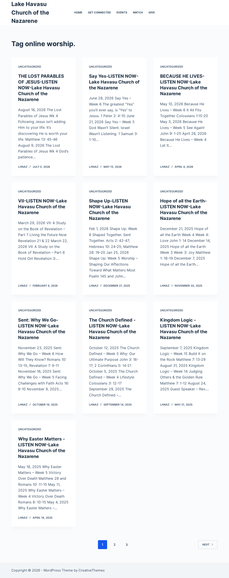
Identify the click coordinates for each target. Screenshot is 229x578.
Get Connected (99, 12)
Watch (138, 12)
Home (78, 12)
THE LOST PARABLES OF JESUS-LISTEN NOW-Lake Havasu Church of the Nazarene (41, 87)
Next (206, 544)
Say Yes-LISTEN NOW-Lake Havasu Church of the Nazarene (114, 81)
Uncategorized (29, 66)
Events (122, 12)
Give (151, 12)
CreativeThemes (91, 570)
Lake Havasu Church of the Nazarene (30, 12)
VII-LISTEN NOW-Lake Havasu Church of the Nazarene (42, 206)
